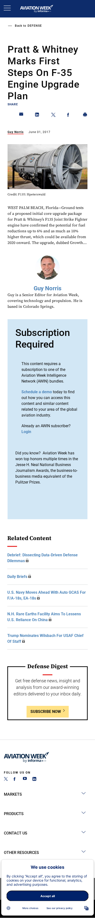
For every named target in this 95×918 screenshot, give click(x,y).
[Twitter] (6, 779)
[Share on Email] (21, 115)
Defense (35, 25)
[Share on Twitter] (53, 115)
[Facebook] (15, 779)
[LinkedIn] (34, 779)
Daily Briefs (17, 576)
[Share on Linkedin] (37, 115)
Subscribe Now (45, 711)
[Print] (85, 115)
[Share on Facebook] (69, 115)
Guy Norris (16, 132)
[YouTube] (25, 779)
